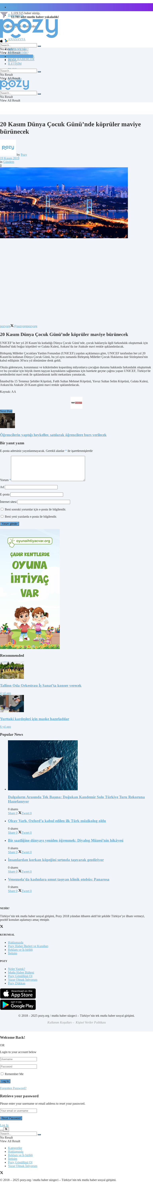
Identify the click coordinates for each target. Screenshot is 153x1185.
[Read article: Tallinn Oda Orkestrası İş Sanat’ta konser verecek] (76, 671)
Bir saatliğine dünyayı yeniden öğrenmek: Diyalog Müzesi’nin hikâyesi (65, 840)
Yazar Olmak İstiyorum (22, 979)
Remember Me (14, 1074)
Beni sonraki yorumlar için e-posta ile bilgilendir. (35, 509)
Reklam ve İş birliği (20, 949)
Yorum (5, 480)
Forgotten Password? (13, 1088)
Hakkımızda (15, 942)
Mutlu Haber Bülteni (21, 972)
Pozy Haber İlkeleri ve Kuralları (28, 946)
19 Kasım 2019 (9, 158)
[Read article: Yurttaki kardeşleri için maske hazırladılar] (76, 704)
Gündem (8, 161)
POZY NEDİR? (18, 53)
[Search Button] (39, 46)
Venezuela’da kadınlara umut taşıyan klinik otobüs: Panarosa (58, 879)
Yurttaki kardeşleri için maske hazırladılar (34, 719)
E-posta (5, 494)
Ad (2, 487)
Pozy (24, 154)
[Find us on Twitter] (1, 1173)
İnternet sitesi (8, 501)
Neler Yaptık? (16, 969)
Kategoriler (15, 1148)
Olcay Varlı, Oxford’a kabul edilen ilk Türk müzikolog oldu (57, 821)
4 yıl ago (5, 693)
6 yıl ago (5, 726)
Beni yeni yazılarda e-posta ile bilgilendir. (31, 516)
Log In (4, 1125)
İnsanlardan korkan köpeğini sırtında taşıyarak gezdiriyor (56, 860)
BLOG (12, 60)
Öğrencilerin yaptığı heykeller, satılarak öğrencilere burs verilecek (53, 435)
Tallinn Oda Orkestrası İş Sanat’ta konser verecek (40, 685)
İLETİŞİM (15, 63)
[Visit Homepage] (29, 37)
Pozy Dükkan (16, 983)
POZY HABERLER (21, 59)
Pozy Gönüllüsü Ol (20, 976)
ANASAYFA (17, 39)
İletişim (12, 7)
